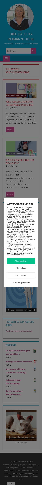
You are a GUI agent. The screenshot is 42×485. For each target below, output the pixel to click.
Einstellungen (21, 275)
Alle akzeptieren (21, 261)
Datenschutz (16, 283)
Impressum (26, 283)
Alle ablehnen (21, 268)
